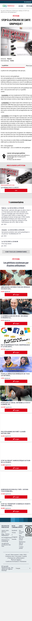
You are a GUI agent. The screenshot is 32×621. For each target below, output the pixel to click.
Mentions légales (16, 575)
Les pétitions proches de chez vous (6, 561)
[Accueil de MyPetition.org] (8, 6)
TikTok (14, 548)
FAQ (25, 570)
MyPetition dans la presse (22, 559)
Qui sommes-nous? (21, 548)
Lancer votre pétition (5, 547)
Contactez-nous (9, 572)
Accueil (21, 6)
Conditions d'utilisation (12, 577)
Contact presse (21, 563)
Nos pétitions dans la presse (21, 553)
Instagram (14, 553)
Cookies (24, 572)
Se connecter (27, 2)
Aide (21, 570)
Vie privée (18, 572)
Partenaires (23, 577)
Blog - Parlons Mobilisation (5, 550)
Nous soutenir (15, 570)
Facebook (14, 546)
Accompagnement (7, 553)
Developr (4, 586)
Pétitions (8, 10)
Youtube (14, 555)
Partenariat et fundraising (5, 556)
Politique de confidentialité (16, 574)
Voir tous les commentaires (16, 253)
